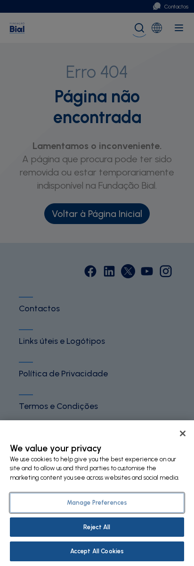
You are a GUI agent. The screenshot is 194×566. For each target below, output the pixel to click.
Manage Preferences (97, 502)
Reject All (96, 527)
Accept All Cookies (97, 551)
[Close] (182, 433)
